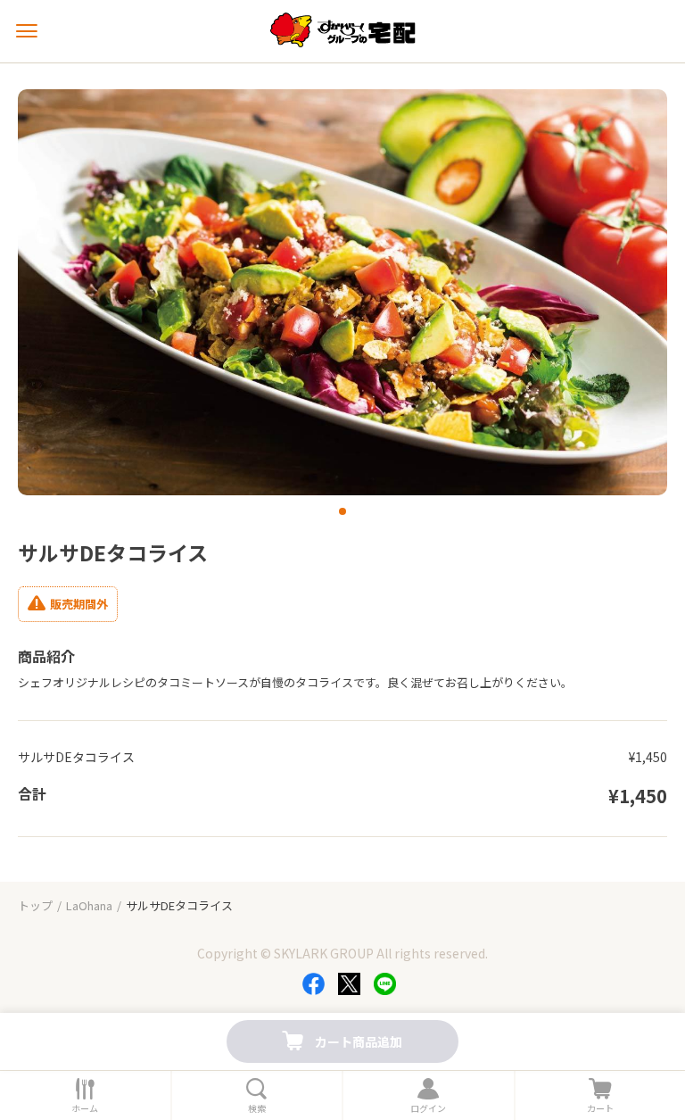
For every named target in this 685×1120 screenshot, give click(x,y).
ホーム (84, 1108)
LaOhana (89, 905)
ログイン (428, 1108)
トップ (35, 905)
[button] (342, 511)
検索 (257, 1108)
